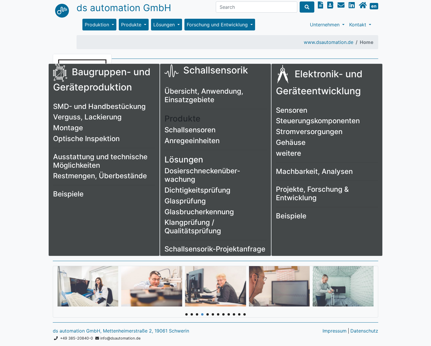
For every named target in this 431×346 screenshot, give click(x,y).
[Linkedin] (352, 5)
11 (239, 314)
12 (244, 314)
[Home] (364, 5)
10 (234, 314)
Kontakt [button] (358, 25)
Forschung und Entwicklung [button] (218, 25)
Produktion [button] (98, 25)
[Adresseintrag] (331, 5)
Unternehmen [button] (325, 25)
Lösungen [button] (164, 25)
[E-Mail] (341, 5)
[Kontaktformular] (321, 5)
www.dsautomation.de (328, 42)
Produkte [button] (132, 25)
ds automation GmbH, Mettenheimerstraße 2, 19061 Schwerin (121, 331)
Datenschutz (364, 331)
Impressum (335, 331)
